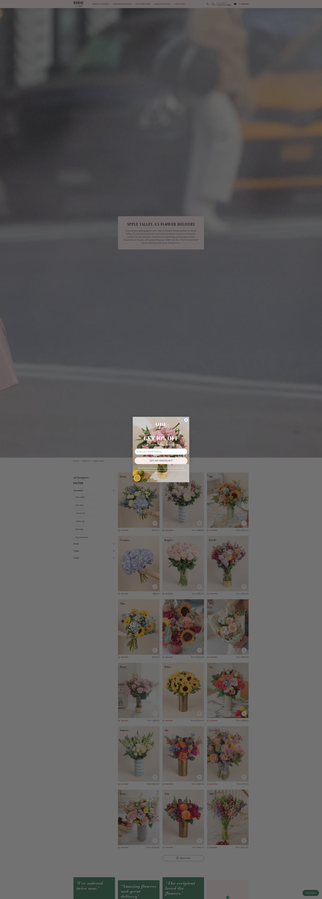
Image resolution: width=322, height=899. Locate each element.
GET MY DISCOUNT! (161, 460)
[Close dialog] (186, 420)
